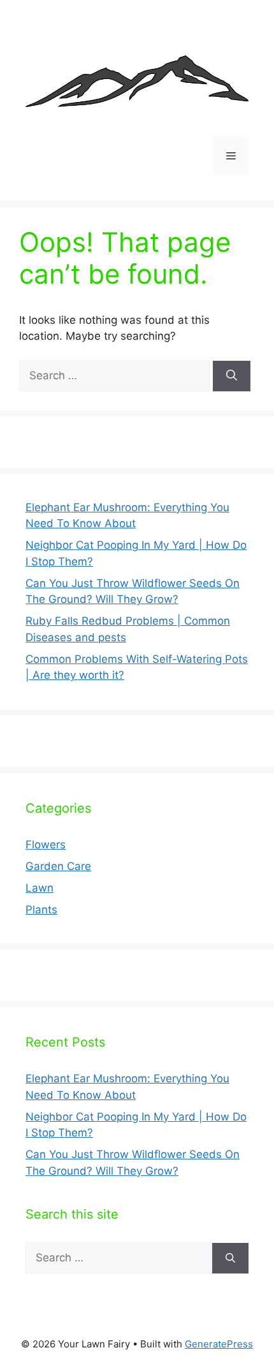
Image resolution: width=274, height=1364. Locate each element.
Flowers (45, 844)
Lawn (39, 888)
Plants (41, 909)
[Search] (231, 376)
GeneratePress (219, 1344)
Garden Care (58, 866)
